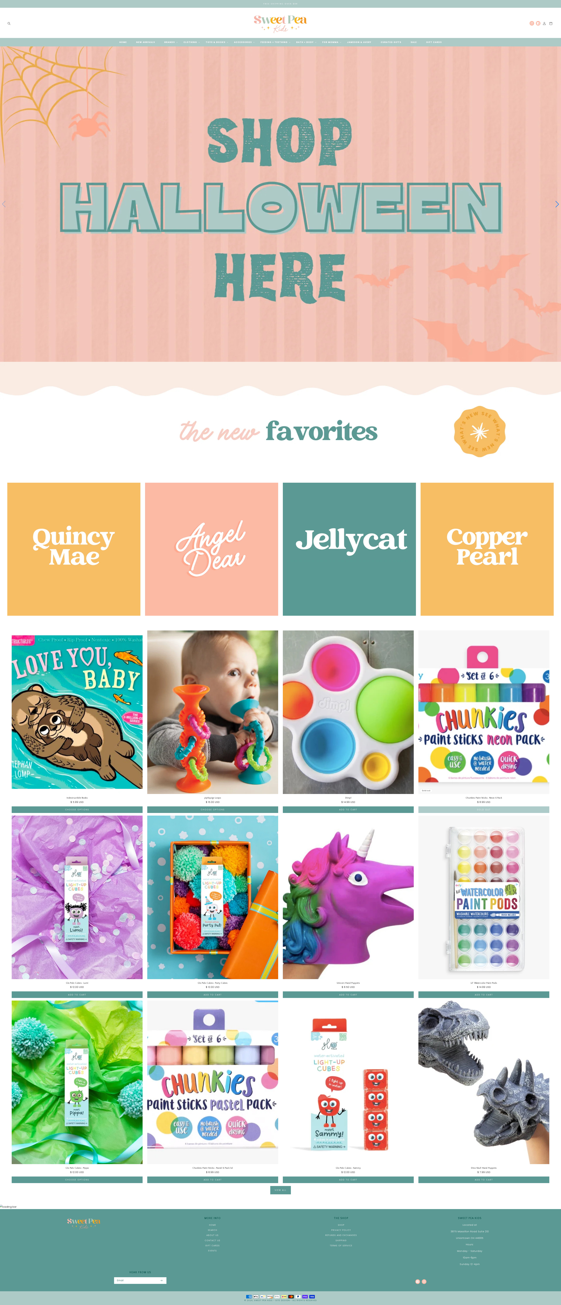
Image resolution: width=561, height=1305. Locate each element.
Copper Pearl (486, 619)
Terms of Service (341, 1245)
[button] (9, 23)
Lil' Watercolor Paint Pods (484, 983)
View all (280, 1190)
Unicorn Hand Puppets (348, 983)
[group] (280, 204)
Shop (341, 1225)
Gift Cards (212, 1245)
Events (212, 1250)
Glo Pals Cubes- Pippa (77, 1168)
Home (212, 1225)
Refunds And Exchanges (341, 1235)
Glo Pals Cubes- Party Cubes (213, 983)
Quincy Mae (72, 619)
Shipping (341, 1240)
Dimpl (348, 798)
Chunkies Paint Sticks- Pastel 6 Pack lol (213, 1168)
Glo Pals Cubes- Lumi (77, 983)
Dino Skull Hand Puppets (484, 1168)
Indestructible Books (77, 798)
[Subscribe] (161, 1280)
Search (212, 1230)
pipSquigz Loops (212, 798)
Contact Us (212, 1240)
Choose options (77, 809)
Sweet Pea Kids (263, 1300)
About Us (212, 1235)
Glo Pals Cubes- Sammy (348, 1168)
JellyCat (347, 619)
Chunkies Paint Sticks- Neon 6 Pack (484, 798)
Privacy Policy (341, 1230)
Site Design (282, 1300)
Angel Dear (210, 619)
